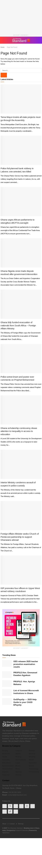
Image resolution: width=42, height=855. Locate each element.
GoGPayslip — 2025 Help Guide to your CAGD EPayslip (25, 702)
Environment (7, 769)
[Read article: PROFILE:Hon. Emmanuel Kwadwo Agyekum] (7, 674)
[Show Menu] (3, 40)
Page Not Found (11, 47)
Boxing (5, 751)
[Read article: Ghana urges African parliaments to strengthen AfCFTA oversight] (21, 201)
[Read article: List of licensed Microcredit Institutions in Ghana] (7, 692)
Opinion (19, 772)
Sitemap (20, 823)
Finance (19, 751)
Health (18, 754)
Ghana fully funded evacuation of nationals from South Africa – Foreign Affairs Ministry (18, 325)
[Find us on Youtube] (16, 806)
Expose (5, 772)
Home (2, 47)
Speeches (33, 763)
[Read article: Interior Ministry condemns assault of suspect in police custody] (21, 464)
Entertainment (8, 766)
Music (18, 766)
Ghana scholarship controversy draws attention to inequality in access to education (19, 431)
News (18, 769)
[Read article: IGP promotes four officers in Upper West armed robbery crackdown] (21, 570)
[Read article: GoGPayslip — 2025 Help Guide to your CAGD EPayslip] (7, 701)
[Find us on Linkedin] (21, 806)
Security (32, 757)
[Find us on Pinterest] (32, 806)
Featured (5, 775)
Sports (31, 766)
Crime (4, 757)
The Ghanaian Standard (15, 828)
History (18, 757)
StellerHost (5, 832)
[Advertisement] (21, 16)
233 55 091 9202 (15, 792)
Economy (6, 760)
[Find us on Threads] (27, 806)
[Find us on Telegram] (4, 811)
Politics (18, 775)
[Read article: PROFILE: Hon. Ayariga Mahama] (7, 683)
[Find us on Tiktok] (10, 811)
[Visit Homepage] (21, 40)
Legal (18, 763)
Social (31, 760)
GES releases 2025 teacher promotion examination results (25, 664)
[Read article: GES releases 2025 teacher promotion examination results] (7, 663)
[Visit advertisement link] (21, 627)
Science (32, 754)
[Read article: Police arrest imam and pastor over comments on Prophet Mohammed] (21, 358)
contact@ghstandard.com (17, 795)
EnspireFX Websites (21, 830)
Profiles (32, 751)
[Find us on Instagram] (16, 811)
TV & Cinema (34, 772)
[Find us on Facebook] (4, 806)
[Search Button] (38, 40)
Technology (33, 769)
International (21, 760)
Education (6, 763)
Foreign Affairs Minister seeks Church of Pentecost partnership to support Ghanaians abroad (20, 537)
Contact (12, 823)
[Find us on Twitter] (10, 806)
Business (6, 754)
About (4, 823)
